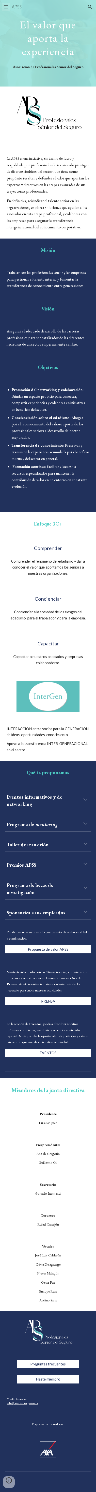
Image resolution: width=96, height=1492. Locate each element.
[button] (6, 7)
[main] (48, 36)
